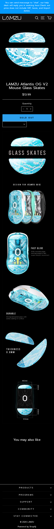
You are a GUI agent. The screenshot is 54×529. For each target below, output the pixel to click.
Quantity (27, 103)
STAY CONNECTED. (26, 516)
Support (26, 502)
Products (26, 487)
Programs (26, 495)
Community (26, 509)
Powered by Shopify (27, 526)
